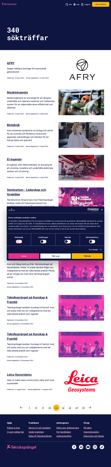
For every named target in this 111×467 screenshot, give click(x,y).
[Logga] (9, 4)
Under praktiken (36, 431)
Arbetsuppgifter (64, 436)
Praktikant (34, 422)
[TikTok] (102, 447)
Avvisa (23, 256)
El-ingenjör (14, 159)
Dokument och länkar (94, 436)
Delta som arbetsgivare (67, 427)
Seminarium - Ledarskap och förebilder (26, 192)
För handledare (63, 431)
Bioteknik (13, 125)
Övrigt (86, 422)
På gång (87, 427)
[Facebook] (74, 447)
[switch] (43, 241)
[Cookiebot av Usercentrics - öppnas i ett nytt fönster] (89, 209)
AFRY (10, 63)
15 (83, 407)
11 (56, 407)
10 (49, 407)
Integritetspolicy (91, 431)
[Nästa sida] (90, 408)
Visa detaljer (93, 249)
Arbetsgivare (62, 422)
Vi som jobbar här (15, 431)
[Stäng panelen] (102, 209)
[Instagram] (95, 447)
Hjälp (9, 422)
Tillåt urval (56, 256)
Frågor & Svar (13, 427)
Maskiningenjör (17, 92)
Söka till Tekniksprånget (40, 436)
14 (76, 407)
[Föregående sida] (21, 408)
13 (70, 407)
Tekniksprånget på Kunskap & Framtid (27, 299)
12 (63, 407)
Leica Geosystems (19, 374)
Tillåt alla (87, 256)
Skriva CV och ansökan (40, 427)
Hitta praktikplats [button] (100, 4)
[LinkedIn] (81, 447)
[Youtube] (88, 447)
